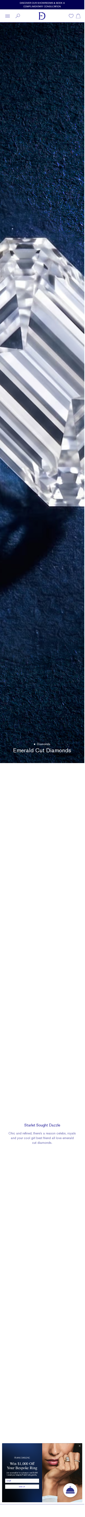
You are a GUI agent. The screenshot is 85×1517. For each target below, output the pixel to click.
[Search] (18, 16)
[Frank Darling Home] (42, 16)
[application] (70, 1490)
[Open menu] (7, 16)
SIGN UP (22, 1486)
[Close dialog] (79, 1446)
